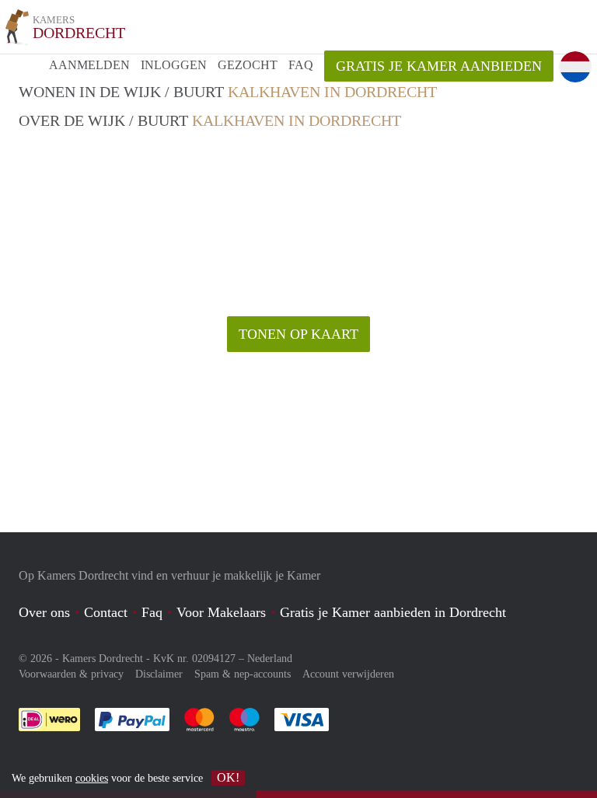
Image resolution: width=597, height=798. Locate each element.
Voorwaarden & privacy (71, 674)
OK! (228, 777)
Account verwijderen (348, 674)
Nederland (269, 658)
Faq (151, 612)
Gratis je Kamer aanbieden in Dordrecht (393, 612)
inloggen (174, 64)
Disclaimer (159, 674)
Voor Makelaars (221, 612)
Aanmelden (89, 64)
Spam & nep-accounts (242, 674)
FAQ (300, 64)
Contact (105, 612)
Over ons (44, 612)
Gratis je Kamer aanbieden (439, 66)
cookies (91, 778)
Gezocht (248, 64)
